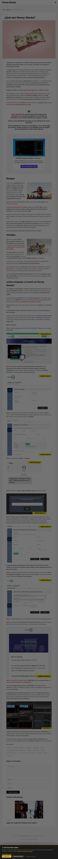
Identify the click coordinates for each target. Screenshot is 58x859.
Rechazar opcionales (30, 856)
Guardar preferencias (18, 856)
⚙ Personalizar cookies (6, 854)
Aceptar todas (7, 856)
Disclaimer (30, 851)
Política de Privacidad (22, 851)
